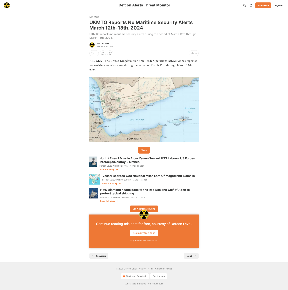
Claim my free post (144, 233)
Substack (129, 283)
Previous (101, 255)
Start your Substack (136, 276)
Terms (150, 268)
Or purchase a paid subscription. (144, 240)
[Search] (245, 5)
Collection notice (163, 268)
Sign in (279, 5)
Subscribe (263, 5)
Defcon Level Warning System (113, 166)
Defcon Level (103, 43)
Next (189, 255)
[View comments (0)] (103, 53)
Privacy (142, 268)
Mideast (94, 17)
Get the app (159, 276)
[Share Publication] (251, 5)
